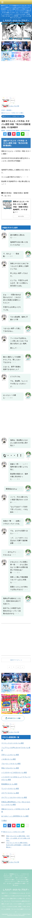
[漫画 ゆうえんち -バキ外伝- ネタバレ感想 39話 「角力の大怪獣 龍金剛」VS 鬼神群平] (18, 134)
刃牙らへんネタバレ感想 (10, 755)
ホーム (5, 874)
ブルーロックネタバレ (19, 876)
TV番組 (4, 821)
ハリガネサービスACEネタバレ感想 (14, 772)
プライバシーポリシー (10, 881)
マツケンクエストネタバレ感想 (12, 743)
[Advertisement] (16, 79)
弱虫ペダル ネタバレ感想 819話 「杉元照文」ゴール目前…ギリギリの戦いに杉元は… (18, 838)
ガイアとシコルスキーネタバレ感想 (14, 797)
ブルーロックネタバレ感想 (11, 764)
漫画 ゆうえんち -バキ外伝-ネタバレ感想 (14, 831)
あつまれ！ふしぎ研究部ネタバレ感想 (15, 816)
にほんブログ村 (14, 106)
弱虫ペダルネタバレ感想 (10, 768)
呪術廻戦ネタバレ (14, 874)
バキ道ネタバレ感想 (8, 759)
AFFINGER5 (21, 915)
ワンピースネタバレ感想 (10, 788)
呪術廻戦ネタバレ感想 (9, 784)
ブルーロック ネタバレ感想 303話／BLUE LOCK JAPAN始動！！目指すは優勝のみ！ (18, 845)
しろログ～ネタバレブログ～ (16, 20)
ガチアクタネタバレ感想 (10, 793)
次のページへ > (16, 660)
